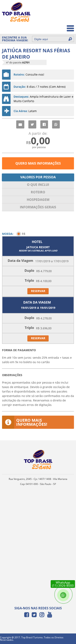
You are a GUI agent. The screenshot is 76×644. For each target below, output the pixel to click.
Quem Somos (62, 17)
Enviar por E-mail (20, 124)
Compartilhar (44, 124)
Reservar (38, 291)
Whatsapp (56, 124)
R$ (23, 234)
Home (67, 8)
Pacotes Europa (60, 26)
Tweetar (32, 124)
